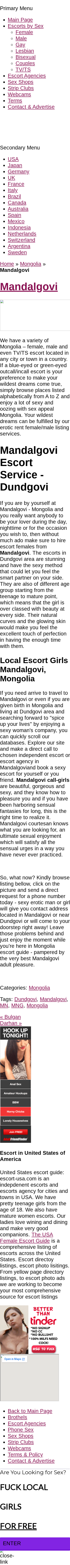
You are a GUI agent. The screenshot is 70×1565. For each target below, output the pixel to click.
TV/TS (23, 69)
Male (21, 38)
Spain (14, 215)
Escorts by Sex (26, 26)
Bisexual (26, 57)
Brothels (17, 1417)
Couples (25, 63)
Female (24, 32)
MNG (17, 1005)
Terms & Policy (25, 1455)
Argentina (19, 246)
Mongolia (30, 264)
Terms (15, 101)
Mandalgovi (29, 286)
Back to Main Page (30, 1411)
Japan (15, 165)
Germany (18, 171)
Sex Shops (20, 82)
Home (7, 264)
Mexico (16, 221)
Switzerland (21, 240)
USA (13, 159)
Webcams (19, 94)
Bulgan (10, 1017)
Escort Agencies (27, 76)
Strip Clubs (21, 88)
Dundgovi (25, 999)
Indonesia (19, 227)
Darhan (11, 1023)
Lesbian (25, 51)
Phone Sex (21, 1430)
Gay (20, 45)
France (16, 184)
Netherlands (22, 234)
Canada (17, 203)
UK (11, 178)
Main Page (20, 20)
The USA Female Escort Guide (26, 1238)
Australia (18, 209)
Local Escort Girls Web (27, 118)
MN (4, 1005)
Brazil (14, 196)
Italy (13, 190)
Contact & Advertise (31, 107)
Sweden (17, 252)
